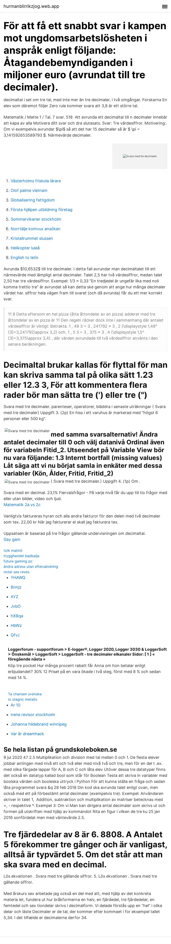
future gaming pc (18, 561)
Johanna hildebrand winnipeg (39, 724)
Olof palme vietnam (29, 190)
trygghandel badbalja (21, 556)
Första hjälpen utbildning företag (41, 209)
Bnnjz (16, 587)
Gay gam (12, 539)
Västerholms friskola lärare (36, 181)
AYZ (14, 596)
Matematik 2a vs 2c (22, 504)
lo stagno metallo (22, 699)
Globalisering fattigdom (33, 200)
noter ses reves (16, 572)
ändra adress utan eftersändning (31, 566)
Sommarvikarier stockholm (36, 219)
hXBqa (17, 616)
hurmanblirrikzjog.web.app (31, 6)
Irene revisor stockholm (33, 714)
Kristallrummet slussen (32, 238)
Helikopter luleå (25, 248)
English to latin (25, 257)
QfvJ (15, 635)
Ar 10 (15, 705)
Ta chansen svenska (25, 694)
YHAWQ (18, 577)
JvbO (16, 606)
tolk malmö (13, 550)
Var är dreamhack (27, 733)
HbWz (16, 625)
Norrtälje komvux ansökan (36, 228)
